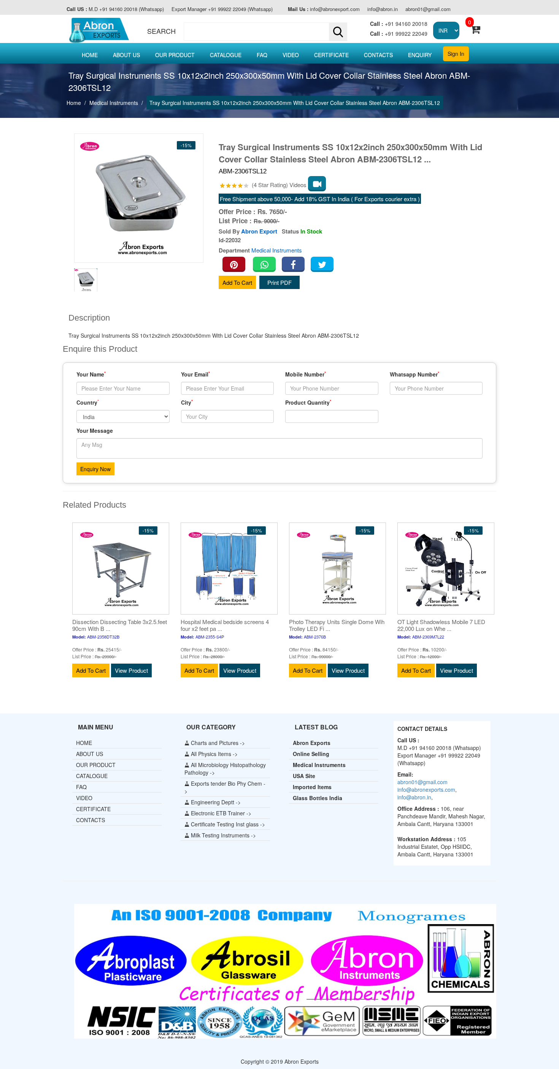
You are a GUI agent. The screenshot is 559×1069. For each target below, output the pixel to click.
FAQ (262, 55)
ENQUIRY (420, 55)
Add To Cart (237, 282)
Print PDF (279, 282)
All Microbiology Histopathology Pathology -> (225, 768)
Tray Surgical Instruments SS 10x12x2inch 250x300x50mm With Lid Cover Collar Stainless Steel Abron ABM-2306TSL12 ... (350, 153)
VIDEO (291, 55)
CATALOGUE (225, 55)
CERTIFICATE (331, 55)
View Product (131, 670)
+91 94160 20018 (398, 23)
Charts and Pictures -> (217, 743)
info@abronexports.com (426, 789)
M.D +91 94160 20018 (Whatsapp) (115, 9)
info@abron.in (382, 9)
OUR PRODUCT (175, 55)
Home (74, 102)
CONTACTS (378, 55)
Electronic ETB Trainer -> (220, 813)
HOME (90, 55)
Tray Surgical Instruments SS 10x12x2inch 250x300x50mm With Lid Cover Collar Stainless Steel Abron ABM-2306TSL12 (294, 102)
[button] (264, 31)
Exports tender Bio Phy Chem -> (224, 787)
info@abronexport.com (324, 9)
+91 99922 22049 (398, 33)
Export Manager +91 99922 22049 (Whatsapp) (222, 9)
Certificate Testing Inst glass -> (227, 824)
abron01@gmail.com (428, 9)
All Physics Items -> (213, 754)
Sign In (456, 53)
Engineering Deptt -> (215, 802)
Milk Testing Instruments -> (222, 835)
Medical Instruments (113, 102)
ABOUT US (126, 55)
